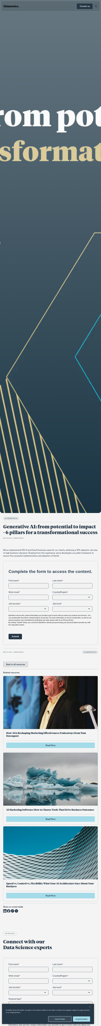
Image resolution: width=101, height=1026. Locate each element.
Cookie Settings (60, 1019)
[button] (95, 6)
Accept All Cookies (81, 1019)
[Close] (90, 1007)
